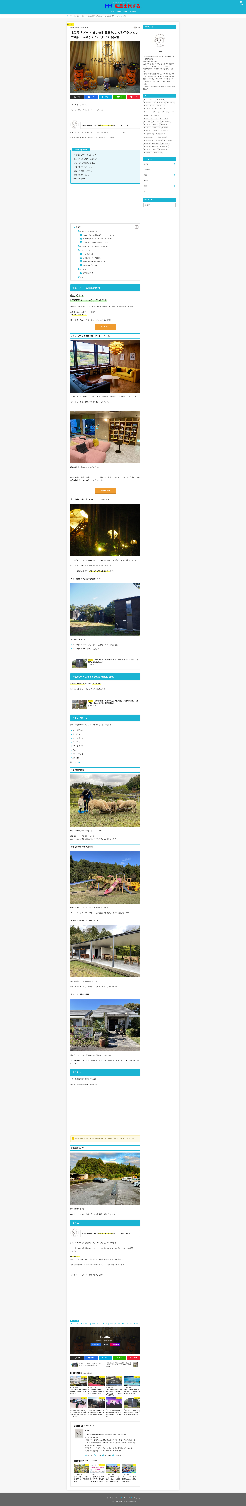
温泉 (137, 1323)
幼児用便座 (149, 134)
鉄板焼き (158, 152)
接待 (147, 146)
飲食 (145, 191)
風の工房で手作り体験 (90, 265)
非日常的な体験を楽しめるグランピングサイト (98, 238)
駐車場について (88, 273)
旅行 (124, 1323)
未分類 (146, 180)
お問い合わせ (136, 1498)
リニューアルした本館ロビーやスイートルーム (98, 235)
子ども (106, 1323)
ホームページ (105, 327)
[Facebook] (96, 1344)
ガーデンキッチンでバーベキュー (94, 261)
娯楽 (145, 175)
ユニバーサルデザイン (152, 115)
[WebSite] (89, 1455)
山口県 (156, 130)
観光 (145, 186)
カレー (171, 102)
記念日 (164, 149)
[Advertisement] (105, 204)
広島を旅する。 (119, 1501)
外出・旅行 (76, 16)
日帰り (130, 1323)
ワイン (148, 121)
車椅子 (148, 152)
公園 (156, 124)
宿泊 (112, 1323)
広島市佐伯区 (149, 137)
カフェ (162, 102)
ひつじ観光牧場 (88, 254)
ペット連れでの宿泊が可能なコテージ (95, 242)
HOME (112, 12)
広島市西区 (149, 140)
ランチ (165, 118)
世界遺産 (166, 121)
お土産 (161, 99)
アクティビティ (85, 250)
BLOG (125, 12)
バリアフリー (86, 1323)
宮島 (166, 127)
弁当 (147, 143)
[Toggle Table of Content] (136, 227)
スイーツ (149, 109)
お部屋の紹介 (105, 490)
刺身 (164, 124)
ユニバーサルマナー (151, 118)
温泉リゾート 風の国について (90, 231)
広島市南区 (162, 137)
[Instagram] (115, 1344)
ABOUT (119, 12)
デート (158, 112)
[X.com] (105, 1344)
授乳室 (166, 143)
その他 (146, 164)
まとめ (82, 277)
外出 (100, 1323)
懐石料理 (156, 143)
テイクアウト (161, 109)
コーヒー (161, 105)
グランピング (75, 1323)
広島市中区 (161, 134)
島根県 (118, 1323)
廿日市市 (169, 140)
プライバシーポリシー (113, 1498)
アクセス (83, 269)
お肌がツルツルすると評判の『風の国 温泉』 (95, 246)
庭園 (159, 140)
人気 (94, 1323)
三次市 (157, 121)
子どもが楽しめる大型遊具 (92, 258)
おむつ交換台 (150, 99)
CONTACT (133, 12)
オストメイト (150, 102)
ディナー (148, 112)
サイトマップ (126, 1498)
